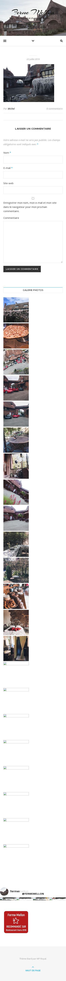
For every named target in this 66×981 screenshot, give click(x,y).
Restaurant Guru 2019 (16, 929)
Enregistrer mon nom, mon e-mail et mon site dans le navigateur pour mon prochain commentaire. (30, 207)
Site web (8, 183)
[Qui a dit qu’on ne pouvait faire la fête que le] (8, 898)
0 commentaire (55, 108)
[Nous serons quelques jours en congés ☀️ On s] (41, 898)
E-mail (8, 168)
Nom (7, 152)
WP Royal (41, 958)
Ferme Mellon (33, 12)
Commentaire (11, 217)
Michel (11, 108)
